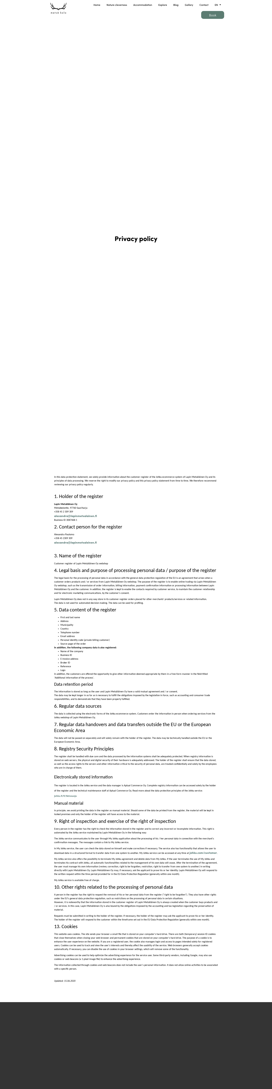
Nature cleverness (117, 4)
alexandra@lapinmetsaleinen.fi (75, 542)
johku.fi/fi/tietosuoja (65, 796)
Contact (203, 4)
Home (97, 4)
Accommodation (142, 4)
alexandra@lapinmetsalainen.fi (75, 516)
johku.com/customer (203, 853)
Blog (175, 4)
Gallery (189, 4)
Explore (162, 4)
